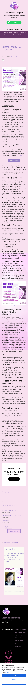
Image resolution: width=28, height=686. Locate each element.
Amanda (6, 59)
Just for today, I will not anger (9, 510)
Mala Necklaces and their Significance (11, 515)
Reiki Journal (15, 56)
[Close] (26, 664)
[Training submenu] (25, 32)
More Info (14, 479)
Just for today (6, 492)
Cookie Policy (8, 672)
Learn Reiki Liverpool (14, 12)
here (20, 155)
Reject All (14, 683)
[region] (14, 674)
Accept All (14, 675)
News (6, 526)
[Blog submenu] (16, 34)
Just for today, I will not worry (12, 48)
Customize (14, 679)
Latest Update (5, 520)
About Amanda (14, 160)
